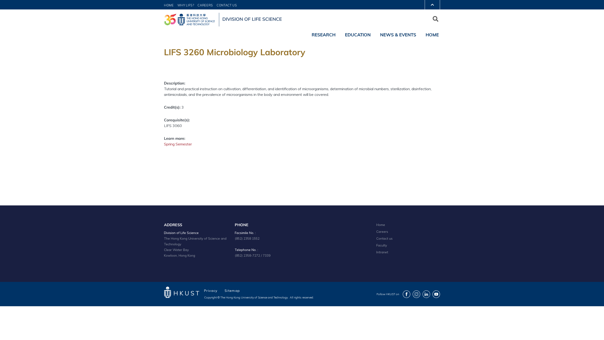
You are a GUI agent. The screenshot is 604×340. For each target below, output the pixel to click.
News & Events (398, 35)
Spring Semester (178, 144)
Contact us (384, 238)
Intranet (382, 252)
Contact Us (227, 5)
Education (358, 35)
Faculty (381, 245)
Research (324, 35)
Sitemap (232, 291)
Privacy (211, 291)
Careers (205, 5)
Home (169, 5)
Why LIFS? (185, 5)
